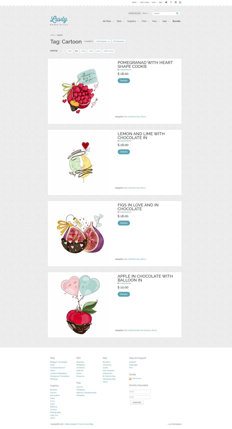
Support (132, 362)
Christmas (107, 365)
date (70, 51)
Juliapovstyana (125, 70)
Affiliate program (71, 424)
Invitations (81, 368)
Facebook (171, 2)
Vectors (53, 410)
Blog (91, 424)
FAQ (131, 368)
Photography (55, 412)
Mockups (54, 379)
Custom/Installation (58, 373)
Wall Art (80, 371)
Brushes (53, 390)
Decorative (55, 395)
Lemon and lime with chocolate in (141, 135)
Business (80, 362)
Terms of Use (83, 424)
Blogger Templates (58, 362)
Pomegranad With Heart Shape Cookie (145, 64)
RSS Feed (137, 378)
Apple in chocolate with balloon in (145, 278)
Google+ (180, 2)
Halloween (107, 373)
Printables (81, 365)
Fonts (52, 398)
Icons (52, 365)
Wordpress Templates (59, 376)
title (76, 51)
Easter (105, 368)
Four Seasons (145, 330)
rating (83, 51)
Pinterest (175, 2)
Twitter (166, 2)
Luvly (170, 424)
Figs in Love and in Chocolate (138, 207)
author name (108, 51)
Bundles (106, 362)
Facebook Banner (57, 368)
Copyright (133, 365)
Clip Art (53, 393)
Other (142, 117)
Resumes (81, 376)
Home (52, 35)
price (98, 51)
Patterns (53, 407)
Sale (125, 117)
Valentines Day (133, 117)
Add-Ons (54, 415)
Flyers (79, 373)
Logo (52, 404)
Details (124, 80)
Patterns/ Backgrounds (86, 393)
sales (91, 51)
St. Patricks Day (109, 376)
